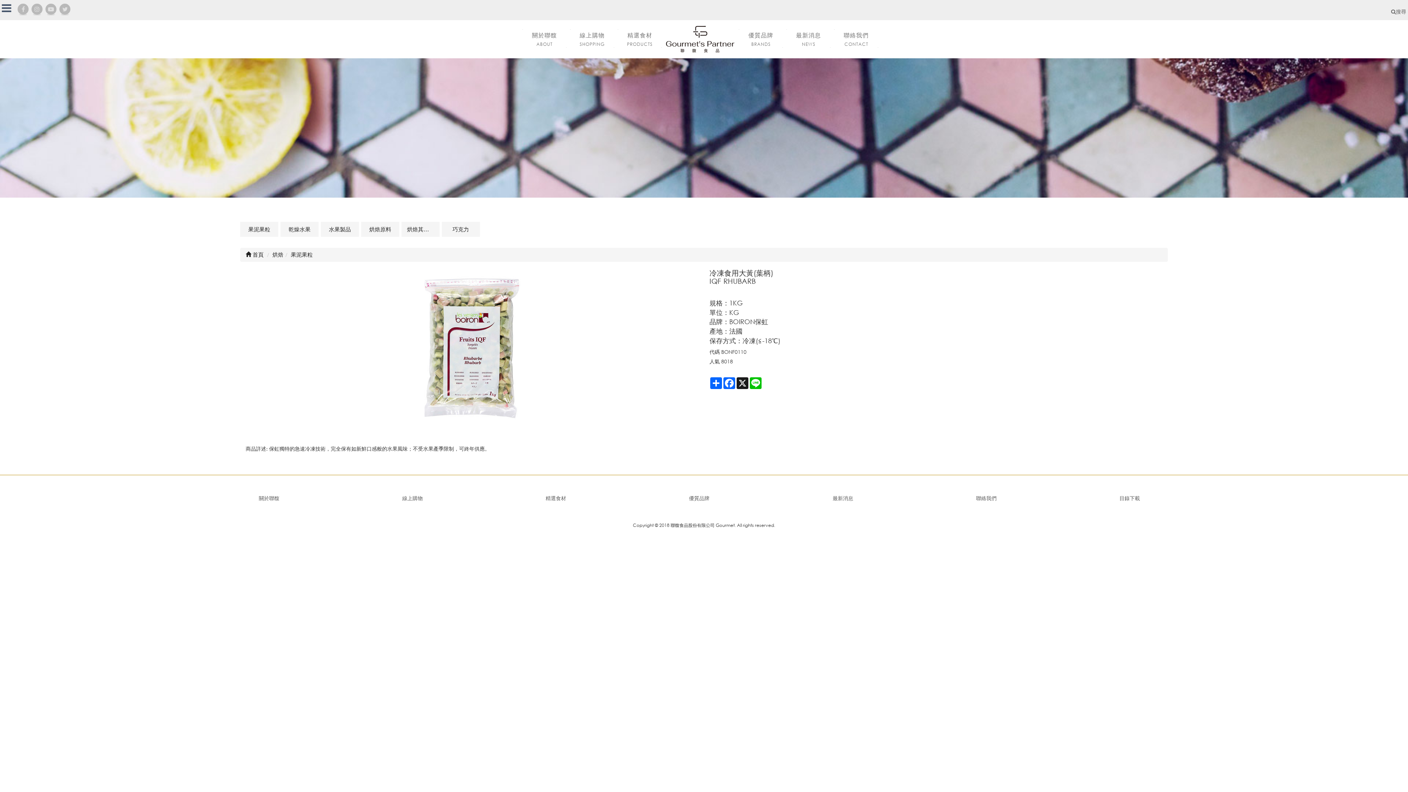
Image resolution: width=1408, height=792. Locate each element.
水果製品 (340, 229)
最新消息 (843, 498)
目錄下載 (1129, 498)
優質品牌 (699, 498)
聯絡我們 (986, 498)
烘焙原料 (380, 229)
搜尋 (1401, 11)
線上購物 (412, 498)
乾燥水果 (300, 229)
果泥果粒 (259, 229)
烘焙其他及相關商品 (423, 229)
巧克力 (460, 229)
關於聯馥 (269, 498)
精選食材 (556, 498)
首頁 (257, 254)
